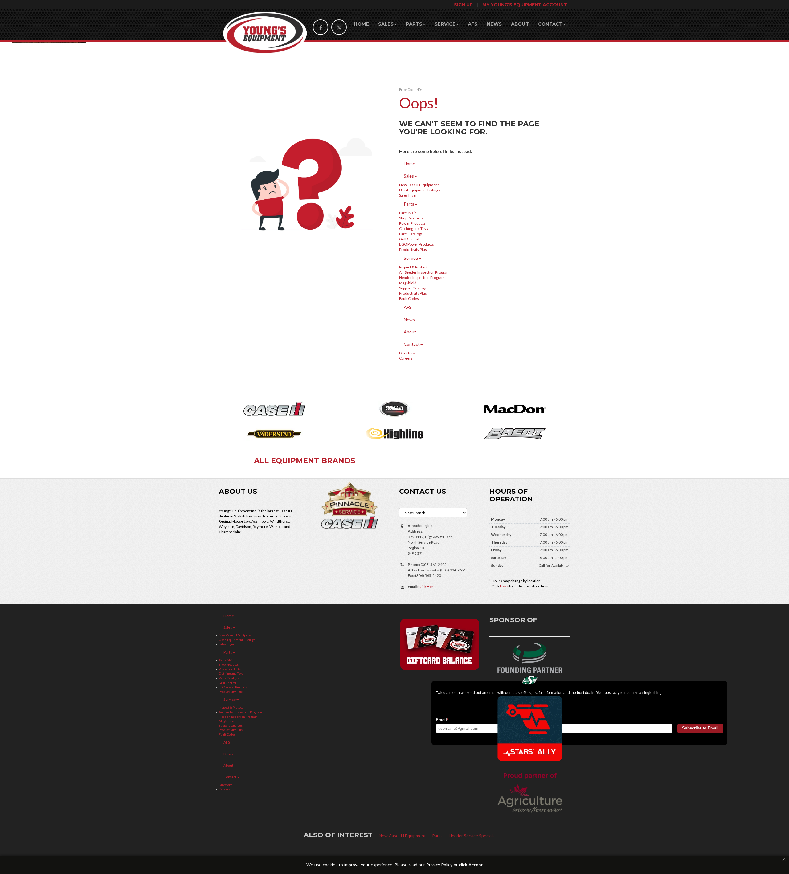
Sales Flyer (408, 195)
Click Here (426, 586)
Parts (414, 24)
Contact (550, 24)
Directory (407, 353)
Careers (406, 358)
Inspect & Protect (413, 267)
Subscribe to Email (700, 728)
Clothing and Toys (413, 228)
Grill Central (409, 239)
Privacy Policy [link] (439, 865)
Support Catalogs (413, 288)
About (520, 24)
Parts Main (408, 212)
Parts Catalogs (411, 233)
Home (361, 24)
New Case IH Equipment (419, 184)
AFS (472, 24)
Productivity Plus (413, 249)
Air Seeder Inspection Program (424, 272)
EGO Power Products (416, 244)
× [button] (784, 859)
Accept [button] (475, 865)
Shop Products (411, 218)
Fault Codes (409, 298)
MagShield (407, 282)
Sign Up (463, 4)
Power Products (412, 223)
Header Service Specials (472, 835)
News (494, 24)
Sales (386, 24)
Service (445, 24)
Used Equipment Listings (419, 190)
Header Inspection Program (422, 277)
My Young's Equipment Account (524, 4)
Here (504, 586)
